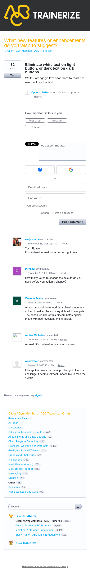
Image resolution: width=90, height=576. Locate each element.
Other (66, 413)
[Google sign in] (71, 169)
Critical (38, 127)
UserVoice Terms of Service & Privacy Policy (45, 566)
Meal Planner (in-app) (20, 464)
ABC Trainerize (25, 543)
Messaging (14, 473)
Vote (12, 75)
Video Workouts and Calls (23, 491)
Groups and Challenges (22, 455)
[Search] (78, 506)
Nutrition (13, 478)
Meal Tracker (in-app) (20, 468)
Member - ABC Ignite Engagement (35, 530)
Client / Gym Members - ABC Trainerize (34, 413)
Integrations (15, 459)
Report (64, 243)
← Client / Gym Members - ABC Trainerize (28, 50)
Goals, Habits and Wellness (24, 450)
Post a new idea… (19, 418)
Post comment (72, 221)
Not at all (37, 121)
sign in (38, 395)
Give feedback (25, 516)
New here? (56, 213)
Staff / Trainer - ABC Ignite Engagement (37, 534)
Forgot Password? (36, 205)
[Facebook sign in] (40, 169)
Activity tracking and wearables (26, 432)
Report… (38, 96)
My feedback (15, 427)
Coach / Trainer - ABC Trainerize (34, 525)
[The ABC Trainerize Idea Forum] (42, 15)
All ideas (13, 423)
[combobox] (42, 506)
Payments (14, 487)
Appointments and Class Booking (27, 436)
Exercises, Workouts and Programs (28, 446)
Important (59, 121)
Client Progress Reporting (23, 441)
